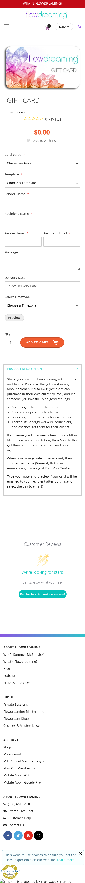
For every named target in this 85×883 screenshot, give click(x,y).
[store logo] (46, 17)
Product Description (24, 369)
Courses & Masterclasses (22, 725)
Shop (7, 747)
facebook (7, 835)
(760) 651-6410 (18, 804)
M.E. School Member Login (23, 761)
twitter (18, 835)
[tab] (42, 368)
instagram (38, 835)
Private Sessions (15, 704)
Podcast (9, 675)
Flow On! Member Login (21, 768)
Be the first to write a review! (42, 594)
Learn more (65, 860)
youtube (28, 835)
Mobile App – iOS (16, 775)
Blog (6, 668)
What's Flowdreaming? (20, 661)
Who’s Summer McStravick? (24, 654)
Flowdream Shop (16, 718)
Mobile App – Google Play (22, 782)
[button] (64, 26)
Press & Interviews (17, 682)
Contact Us (16, 825)
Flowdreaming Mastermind (23, 711)
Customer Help (19, 818)
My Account (12, 754)
